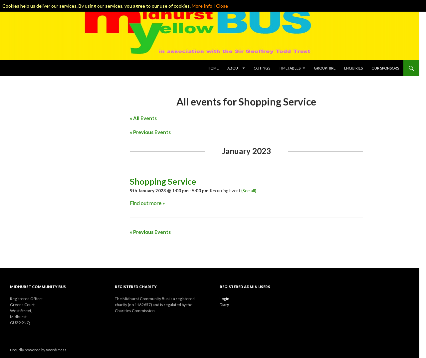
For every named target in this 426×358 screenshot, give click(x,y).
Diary (224, 304)
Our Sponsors (385, 68)
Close (222, 6)
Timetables (290, 68)
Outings (262, 68)
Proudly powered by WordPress (38, 349)
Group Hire (324, 68)
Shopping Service (163, 181)
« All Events (143, 118)
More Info (202, 6)
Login (224, 298)
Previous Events (150, 132)
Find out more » (147, 203)
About (233, 68)
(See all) (248, 190)
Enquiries (353, 68)
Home (213, 68)
